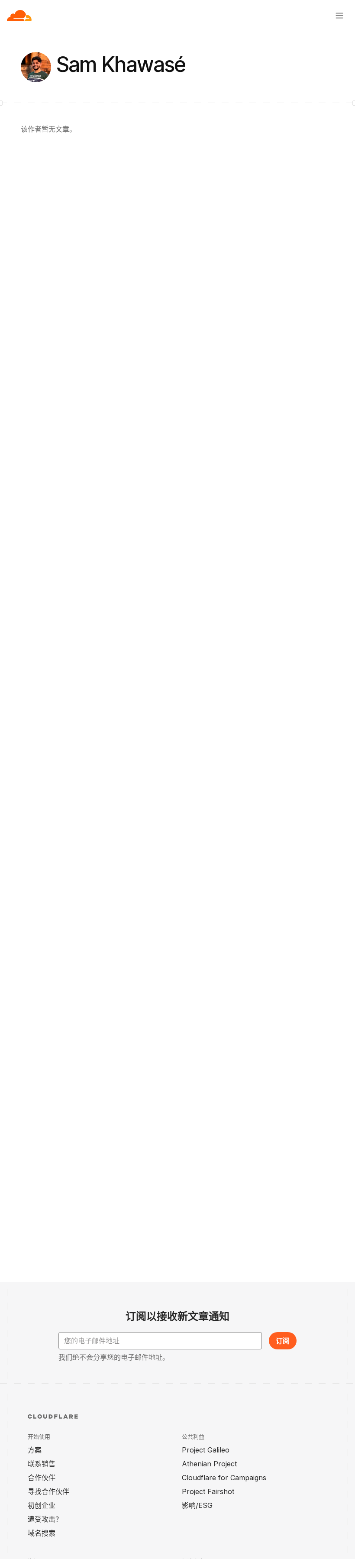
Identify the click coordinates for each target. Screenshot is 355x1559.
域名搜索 (41, 1533)
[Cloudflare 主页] (19, 15)
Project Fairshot (208, 1491)
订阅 (283, 1340)
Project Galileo (205, 1450)
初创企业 (41, 1505)
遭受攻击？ (45, 1519)
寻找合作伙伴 (48, 1491)
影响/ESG (197, 1505)
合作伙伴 (41, 1477)
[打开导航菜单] (339, 15)
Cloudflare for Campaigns (224, 1477)
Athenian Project (209, 1463)
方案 (35, 1450)
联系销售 (41, 1463)
